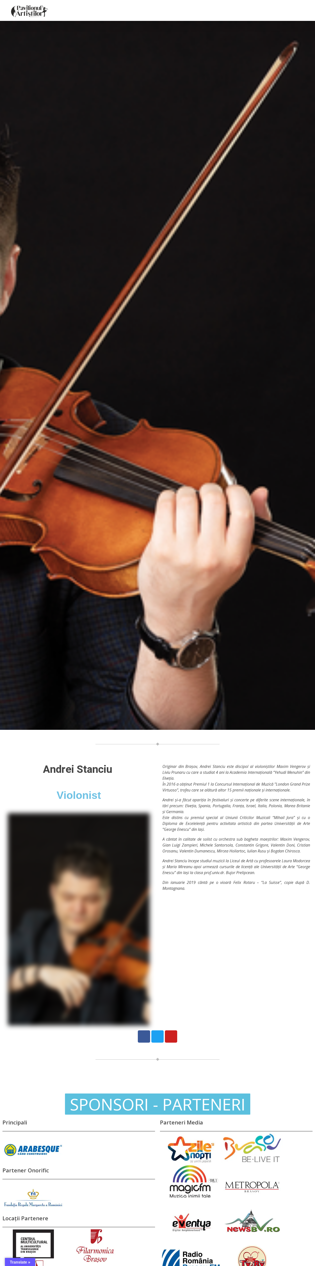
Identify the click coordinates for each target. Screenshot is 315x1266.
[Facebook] (144, 1036)
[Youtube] (171, 1036)
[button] (157, 1104)
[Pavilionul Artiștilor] (29, 11)
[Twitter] (157, 1036)
